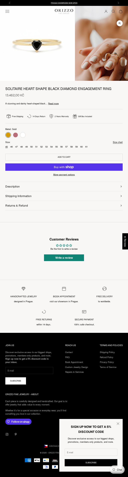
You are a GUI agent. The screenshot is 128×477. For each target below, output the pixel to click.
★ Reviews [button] (125, 241)
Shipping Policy (107, 352)
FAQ (67, 357)
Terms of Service (108, 367)
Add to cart (64, 157)
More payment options (64, 174)
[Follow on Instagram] (7, 434)
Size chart (118, 142)
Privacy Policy (107, 362)
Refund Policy (106, 357)
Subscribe (91, 462)
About (34, 394)
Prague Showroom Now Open (64, 3)
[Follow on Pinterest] (15, 434)
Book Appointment (74, 362)
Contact (69, 352)
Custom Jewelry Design (76, 367)
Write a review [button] (64, 258)
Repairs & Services (74, 371)
